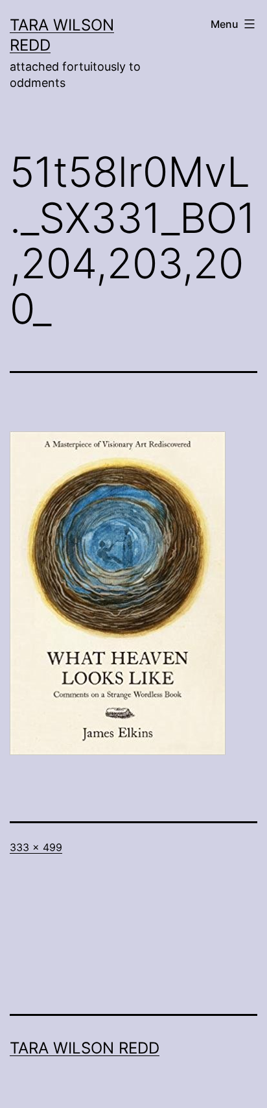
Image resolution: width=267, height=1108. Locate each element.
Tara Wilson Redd (84, 1048)
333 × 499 (36, 847)
